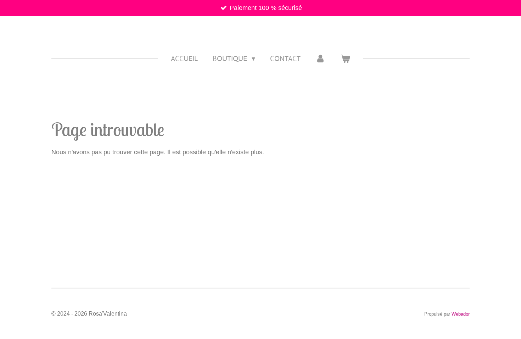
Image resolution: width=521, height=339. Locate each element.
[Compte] (320, 58)
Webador (461, 314)
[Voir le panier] (345, 58)
